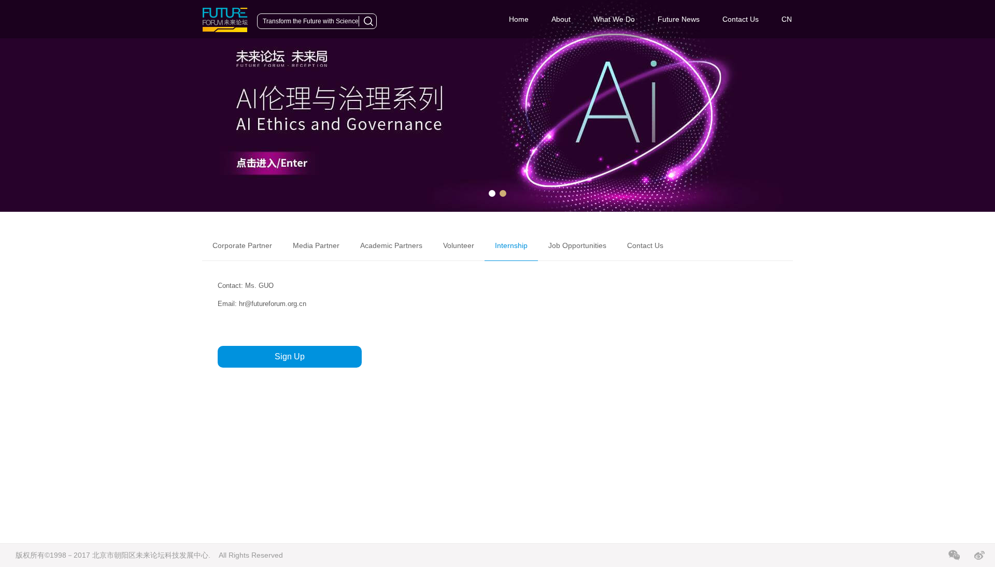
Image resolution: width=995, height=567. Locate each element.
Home (519, 19)
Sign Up (290, 356)
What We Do (614, 19)
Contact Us (740, 19)
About (561, 19)
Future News (679, 19)
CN (786, 19)
